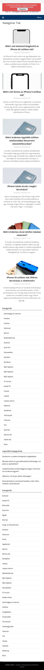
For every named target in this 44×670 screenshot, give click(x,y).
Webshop (5, 651)
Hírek (4, 539)
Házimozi (7, 328)
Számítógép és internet (12, 314)
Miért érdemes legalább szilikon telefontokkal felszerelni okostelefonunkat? (22, 140)
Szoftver (7, 323)
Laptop (6, 396)
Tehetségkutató (7, 626)
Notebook (7, 410)
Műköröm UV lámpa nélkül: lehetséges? (16, 476)
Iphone (6, 333)
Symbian (7, 357)
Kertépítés (6, 559)
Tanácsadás (6, 617)
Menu (39, 17)
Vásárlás (5, 646)
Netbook (7, 406)
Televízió (7, 420)
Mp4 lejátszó (8, 372)
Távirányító (8, 415)
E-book (6, 391)
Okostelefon (8, 352)
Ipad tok (7, 430)
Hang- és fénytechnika (10, 525)
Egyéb (4, 515)
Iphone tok (8, 435)
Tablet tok (7, 439)
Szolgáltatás (6, 612)
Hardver (7, 318)
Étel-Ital (5, 520)
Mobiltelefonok (9, 338)
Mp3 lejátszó (8, 367)
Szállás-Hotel (7, 597)
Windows (7, 362)
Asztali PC (7, 386)
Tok (5, 425)
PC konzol (7, 381)
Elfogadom (22, 9)
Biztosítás (5, 505)
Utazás (4, 641)
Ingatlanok (6, 544)
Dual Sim (7, 347)
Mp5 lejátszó (8, 376)
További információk (27, 7)
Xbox (6, 444)
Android (7, 343)
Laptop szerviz (9, 401)
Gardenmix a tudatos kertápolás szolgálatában (19, 456)
